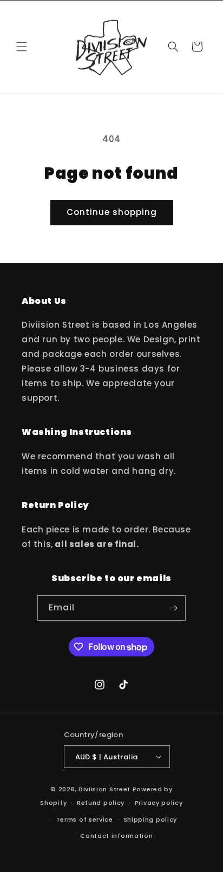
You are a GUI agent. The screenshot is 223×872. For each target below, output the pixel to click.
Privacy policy (159, 802)
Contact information (116, 835)
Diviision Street (104, 789)
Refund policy (100, 802)
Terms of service (84, 819)
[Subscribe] (173, 608)
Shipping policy (150, 819)
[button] (22, 46)
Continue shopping (112, 212)
